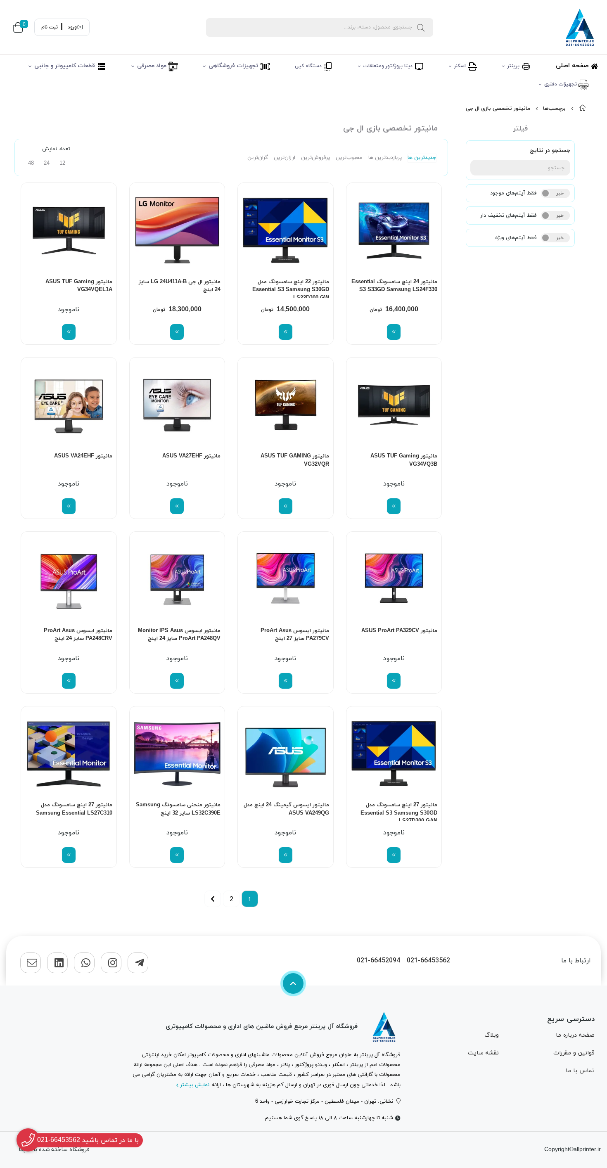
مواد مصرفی (152, 66)
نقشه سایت (483, 1053)
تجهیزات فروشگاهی (234, 66)
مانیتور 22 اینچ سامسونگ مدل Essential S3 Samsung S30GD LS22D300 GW (290, 288)
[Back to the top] (293, 983)
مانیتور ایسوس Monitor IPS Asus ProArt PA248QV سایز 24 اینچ (179, 635)
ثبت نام (49, 27)
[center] (420, 27)
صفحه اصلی (573, 66)
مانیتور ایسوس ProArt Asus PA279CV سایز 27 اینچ (295, 635)
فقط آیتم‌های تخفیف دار (508, 215)
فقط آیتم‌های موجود (513, 193)
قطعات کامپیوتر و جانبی (65, 66)
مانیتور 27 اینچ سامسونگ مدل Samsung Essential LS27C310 (74, 809)
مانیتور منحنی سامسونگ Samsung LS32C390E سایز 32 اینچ (178, 809)
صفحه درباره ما (575, 1035)
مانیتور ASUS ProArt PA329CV (399, 631)
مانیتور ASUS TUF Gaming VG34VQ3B (403, 460)
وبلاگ (491, 1035)
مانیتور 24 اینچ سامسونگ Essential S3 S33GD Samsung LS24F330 (394, 286)
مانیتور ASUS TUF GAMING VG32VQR (295, 460)
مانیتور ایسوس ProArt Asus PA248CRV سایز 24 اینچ (78, 635)
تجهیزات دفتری (561, 84)
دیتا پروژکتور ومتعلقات (388, 66)
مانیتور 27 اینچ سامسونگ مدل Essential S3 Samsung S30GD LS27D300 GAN (398, 811)
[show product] (393, 332)
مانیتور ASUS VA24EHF (83, 456)
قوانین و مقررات (574, 1053)
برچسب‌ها (554, 108)
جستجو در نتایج (550, 150)
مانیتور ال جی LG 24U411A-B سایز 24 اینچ (180, 286)
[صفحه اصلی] (582, 108)
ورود (72, 27)
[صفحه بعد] (212, 899)
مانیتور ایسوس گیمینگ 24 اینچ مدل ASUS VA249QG (286, 809)
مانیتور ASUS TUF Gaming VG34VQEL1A (78, 286)
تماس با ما (580, 1070)
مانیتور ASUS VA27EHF (191, 456)
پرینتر (514, 66)
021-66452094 (378, 961)
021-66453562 (428, 961)
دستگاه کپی (309, 66)
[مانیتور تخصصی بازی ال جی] (384, 1026)
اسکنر (460, 66)
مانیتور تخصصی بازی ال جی (498, 108)
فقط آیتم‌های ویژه (516, 238)
